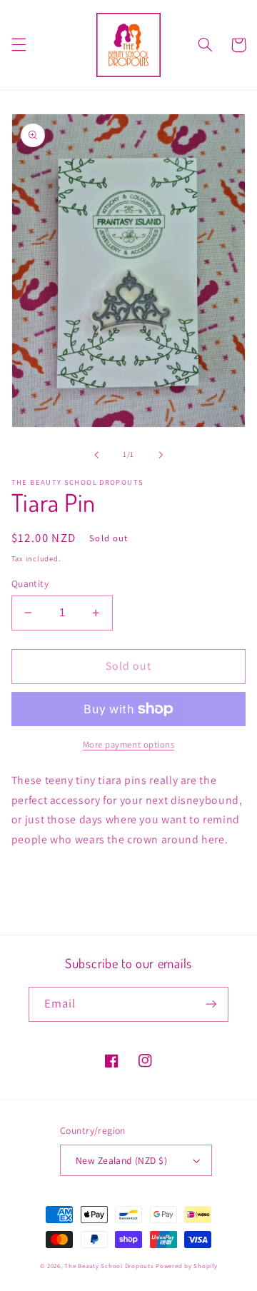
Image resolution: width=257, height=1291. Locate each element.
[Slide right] (160, 455)
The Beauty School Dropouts (108, 1266)
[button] (18, 45)
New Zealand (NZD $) (121, 1160)
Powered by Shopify (186, 1266)
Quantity (30, 583)
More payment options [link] (129, 744)
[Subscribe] (211, 1004)
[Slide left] (96, 455)
